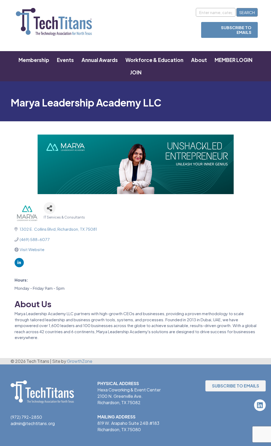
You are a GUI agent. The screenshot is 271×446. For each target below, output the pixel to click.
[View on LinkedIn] (19, 265)
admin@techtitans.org (33, 423)
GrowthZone (79, 361)
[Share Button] (50, 208)
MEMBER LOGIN (233, 60)
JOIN (136, 72)
